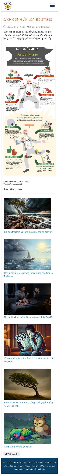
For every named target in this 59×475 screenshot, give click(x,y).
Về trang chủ (13, 454)
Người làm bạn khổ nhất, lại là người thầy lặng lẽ (28, 317)
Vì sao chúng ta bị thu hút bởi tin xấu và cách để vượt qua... (29, 360)
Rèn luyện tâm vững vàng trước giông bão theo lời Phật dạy (29, 274)
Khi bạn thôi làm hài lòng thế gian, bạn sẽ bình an (28, 232)
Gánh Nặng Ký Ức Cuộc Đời (18, 447)
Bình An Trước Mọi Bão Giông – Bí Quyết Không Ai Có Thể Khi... (29, 404)
